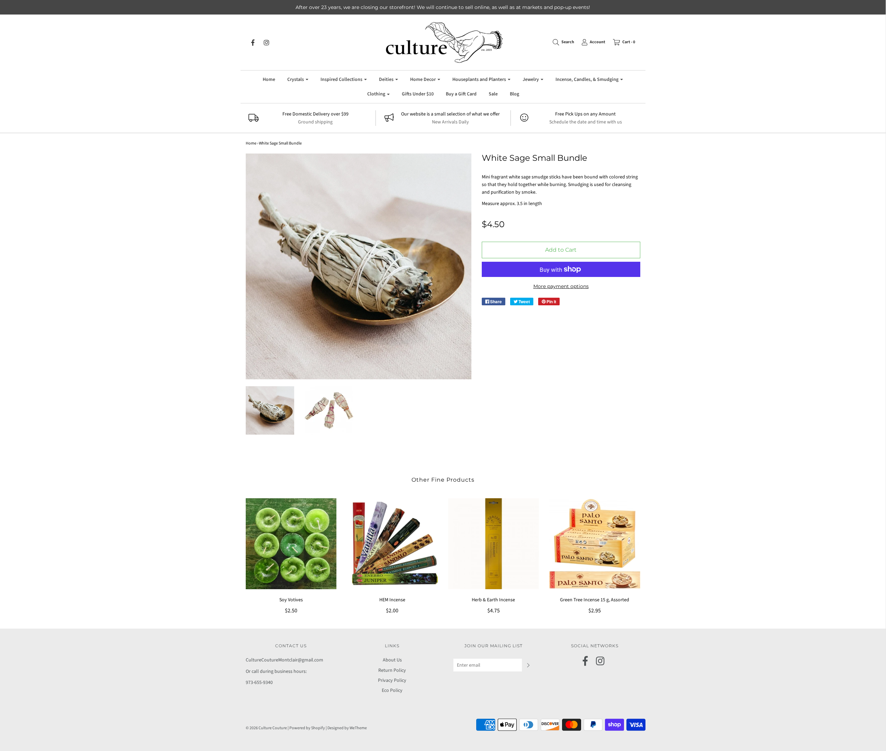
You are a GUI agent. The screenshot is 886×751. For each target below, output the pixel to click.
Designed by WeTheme (347, 728)
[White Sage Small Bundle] (270, 410)
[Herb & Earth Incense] (493, 543)
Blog (514, 94)
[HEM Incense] (392, 543)
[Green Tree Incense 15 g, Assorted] (594, 543)
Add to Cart (561, 250)
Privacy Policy (392, 680)
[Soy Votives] (291, 543)
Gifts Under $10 (418, 94)
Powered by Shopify (307, 728)
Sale (493, 94)
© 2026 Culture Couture (266, 728)
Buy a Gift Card (461, 94)
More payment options (561, 286)
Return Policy (392, 670)
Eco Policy (392, 690)
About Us (392, 660)
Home (269, 79)
